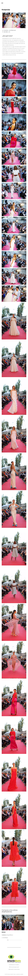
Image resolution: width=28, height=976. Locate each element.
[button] (2, 926)
